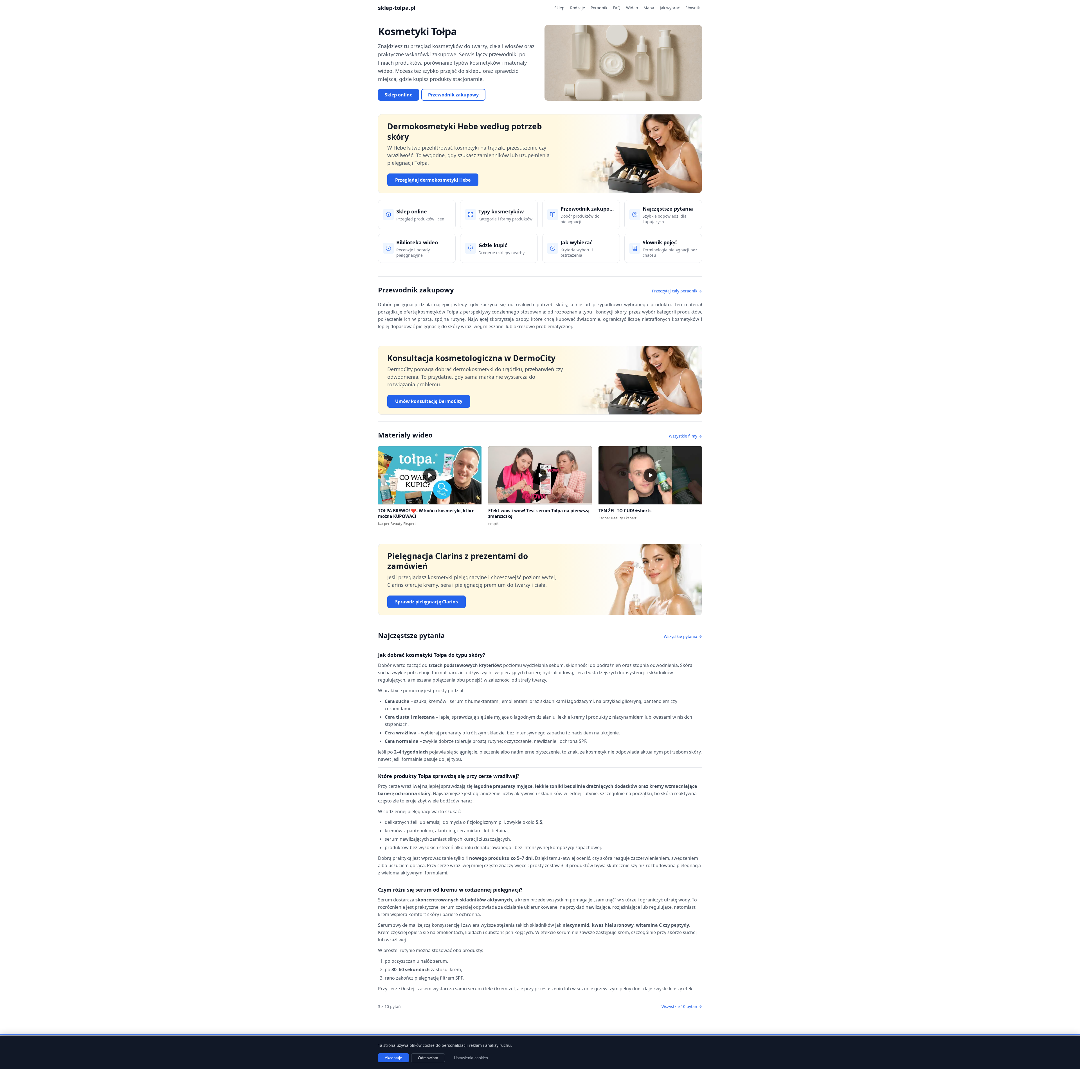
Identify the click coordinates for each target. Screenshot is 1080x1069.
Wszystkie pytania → (683, 636)
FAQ (616, 7)
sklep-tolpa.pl (396, 8)
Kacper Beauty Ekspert (397, 523)
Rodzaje (577, 7)
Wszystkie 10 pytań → (682, 1006)
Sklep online (398, 95)
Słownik (692, 7)
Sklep (559, 7)
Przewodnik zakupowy (453, 95)
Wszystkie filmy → (685, 436)
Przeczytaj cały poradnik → (677, 291)
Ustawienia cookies (471, 1058)
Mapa (649, 7)
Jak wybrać (670, 7)
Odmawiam (428, 1058)
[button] (430, 475)
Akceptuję (393, 1058)
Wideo (632, 7)
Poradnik (599, 7)
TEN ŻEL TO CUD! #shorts (625, 510)
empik (493, 523)
